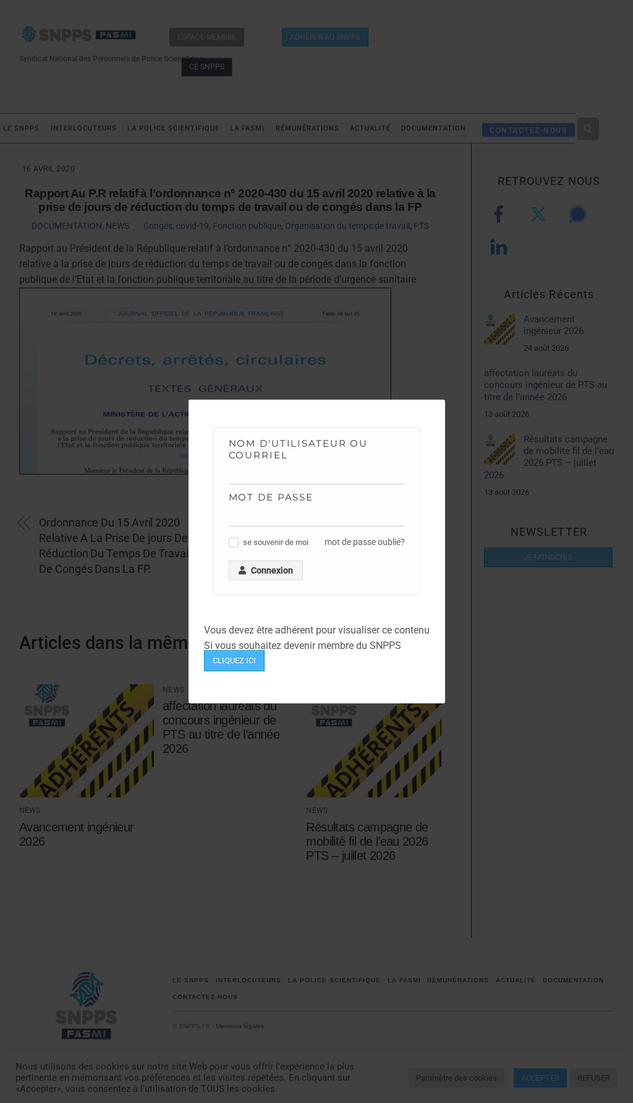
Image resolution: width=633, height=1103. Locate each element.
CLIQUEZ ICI (234, 660)
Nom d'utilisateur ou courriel (298, 449)
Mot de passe (271, 497)
